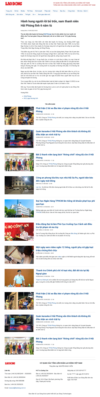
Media (23, 11)
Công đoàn (71, 11)
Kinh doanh (38, 11)
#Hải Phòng (27, 96)
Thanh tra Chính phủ (42, 280)
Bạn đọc (62, 11)
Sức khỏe (20, 14)
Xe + (34, 14)
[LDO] (19, 116)
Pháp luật (47, 11)
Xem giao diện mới (44, 14)
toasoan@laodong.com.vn (17, 388)
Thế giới (27, 14)
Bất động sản (10, 14)
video (59, 257)
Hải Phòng (47, 34)
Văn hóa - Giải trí (82, 11)
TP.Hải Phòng (51, 117)
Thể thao (30, 11)
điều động (74, 233)
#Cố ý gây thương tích (31, 98)
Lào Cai (38, 187)
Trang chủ (9, 11)
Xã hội (16, 11)
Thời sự (55, 11)
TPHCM (38, 212)
